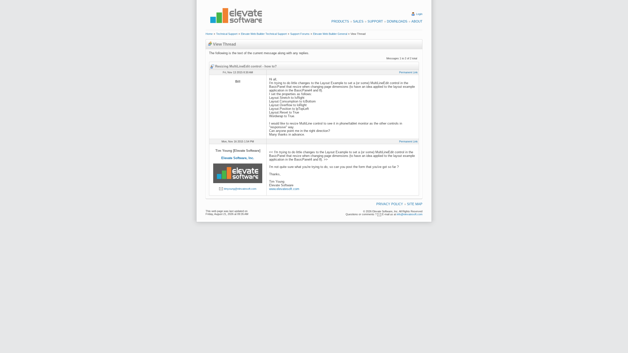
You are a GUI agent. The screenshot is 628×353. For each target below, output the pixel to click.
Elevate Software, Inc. (237, 158)
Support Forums (300, 33)
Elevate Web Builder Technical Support (264, 33)
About (416, 21)
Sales (358, 21)
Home (209, 33)
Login (419, 14)
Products (340, 21)
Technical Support (226, 33)
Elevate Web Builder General (330, 33)
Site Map (414, 204)
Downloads (397, 21)
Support (375, 21)
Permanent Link (408, 72)
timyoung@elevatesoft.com (240, 188)
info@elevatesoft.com (409, 214)
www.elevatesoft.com (284, 189)
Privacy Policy (389, 204)
